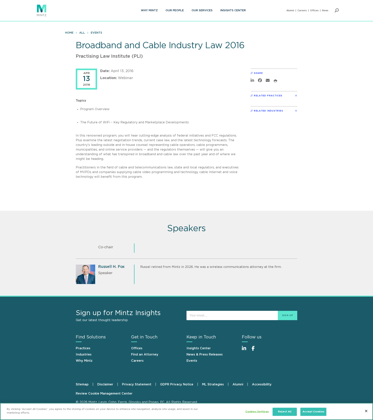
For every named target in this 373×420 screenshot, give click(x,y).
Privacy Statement (136, 384)
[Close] (366, 411)
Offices (314, 10)
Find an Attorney (144, 354)
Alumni (290, 10)
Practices (83, 348)
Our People (175, 10)
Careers (302, 10)
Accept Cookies (313, 411)
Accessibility (262, 384)
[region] (186, 411)
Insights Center (233, 10)
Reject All (284, 411)
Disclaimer (105, 384)
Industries (84, 354)
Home (69, 32)
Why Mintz (149, 10)
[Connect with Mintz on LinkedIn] (246, 350)
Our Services (202, 10)
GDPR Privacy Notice (176, 384)
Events (96, 32)
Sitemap (82, 384)
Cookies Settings (257, 411)
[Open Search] (336, 10)
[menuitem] (149, 10)
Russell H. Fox (111, 267)
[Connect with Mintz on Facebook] (255, 350)
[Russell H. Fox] (85, 274)
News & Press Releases (204, 354)
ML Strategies (213, 384)
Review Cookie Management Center (104, 393)
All (82, 32)
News (325, 10)
